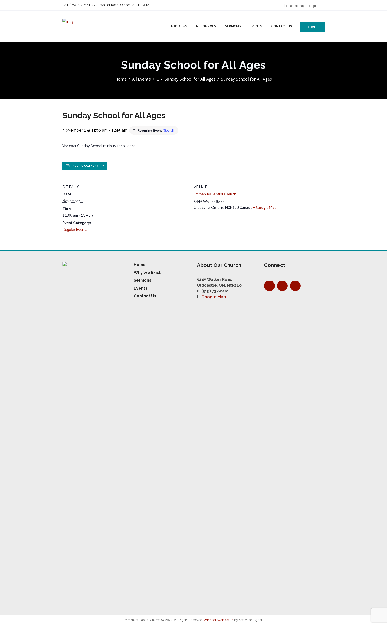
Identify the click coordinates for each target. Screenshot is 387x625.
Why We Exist (147, 272)
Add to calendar (85, 165)
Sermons (233, 26)
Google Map (213, 296)
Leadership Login (300, 5)
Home (121, 79)
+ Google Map (264, 207)
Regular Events (75, 229)
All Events (141, 79)
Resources (206, 26)
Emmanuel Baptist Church (215, 194)
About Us (179, 26)
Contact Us (281, 26)
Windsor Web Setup (218, 620)
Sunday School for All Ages (190, 79)
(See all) (169, 130)
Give (312, 27)
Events (255, 26)
